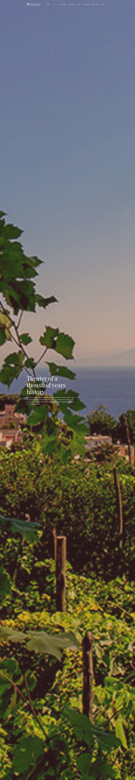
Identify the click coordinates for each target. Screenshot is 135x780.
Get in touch (95, 4)
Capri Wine (63, 4)
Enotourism (86, 4)
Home (48, 4)
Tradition (71, 4)
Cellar (78, 4)
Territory (55, 4)
